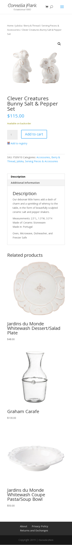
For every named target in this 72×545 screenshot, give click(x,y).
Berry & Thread (32, 25)
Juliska (18, 25)
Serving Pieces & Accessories (41, 161)
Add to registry (19, 143)
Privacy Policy (40, 526)
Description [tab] (18, 176)
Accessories (43, 157)
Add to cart (34, 134)
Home (10, 25)
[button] (59, 44)
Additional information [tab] (25, 182)
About (23, 526)
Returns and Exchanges (34, 530)
